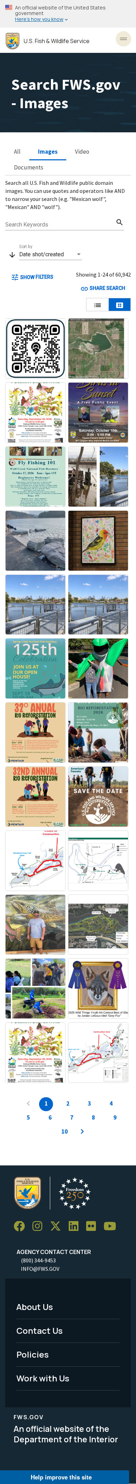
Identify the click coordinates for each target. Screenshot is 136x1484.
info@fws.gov (40, 1268)
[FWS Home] (13, 41)
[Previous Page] (28, 1104)
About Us (34, 1306)
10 (64, 1131)
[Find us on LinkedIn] (76, 1226)
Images (48, 151)
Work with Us (42, 1378)
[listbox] (50, 254)
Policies (32, 1354)
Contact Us (39, 1330)
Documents (28, 167)
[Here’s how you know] (68, 14)
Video (82, 151)
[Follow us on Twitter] (58, 1226)
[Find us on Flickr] (93, 1226)
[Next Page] (82, 1132)
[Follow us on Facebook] (22, 1226)
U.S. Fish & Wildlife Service (57, 41)
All (17, 151)
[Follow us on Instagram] (39, 1226)
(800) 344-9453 (38, 1260)
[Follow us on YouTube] (112, 1226)
